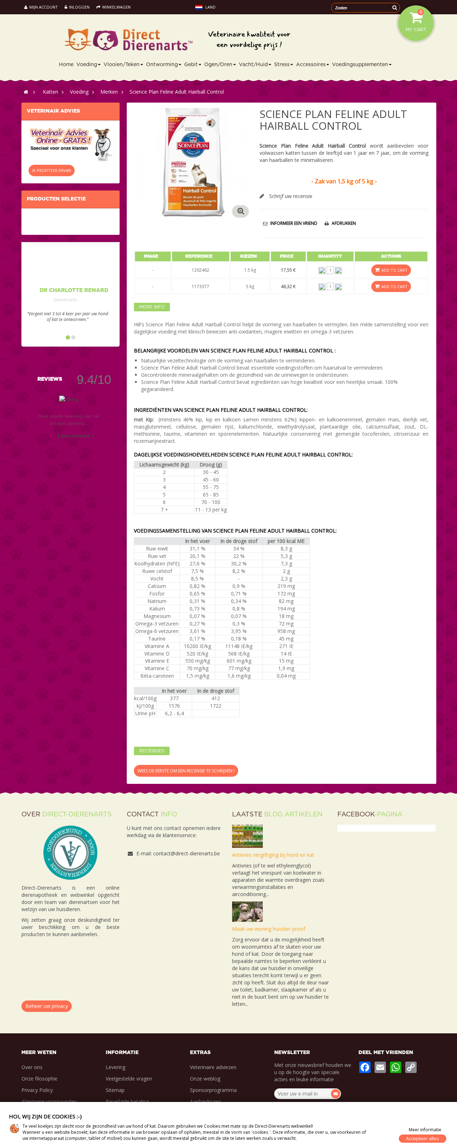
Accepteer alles (422, 1138)
